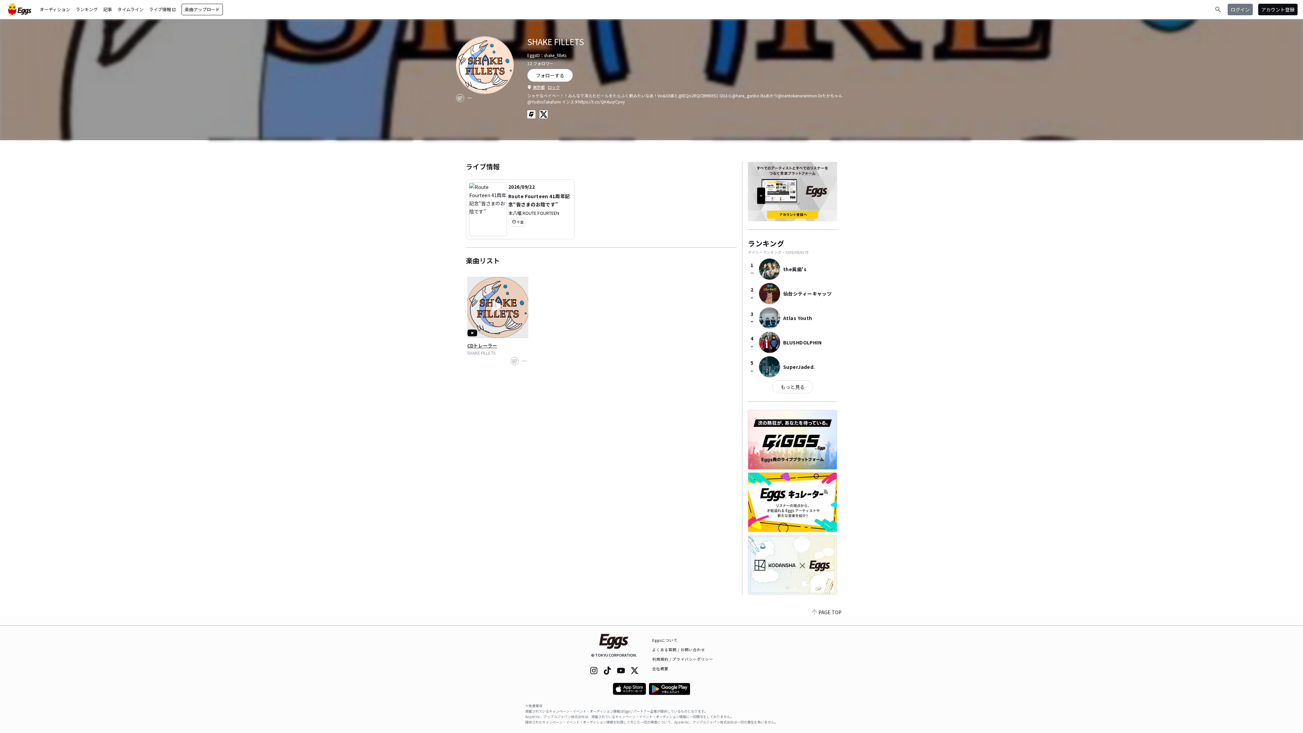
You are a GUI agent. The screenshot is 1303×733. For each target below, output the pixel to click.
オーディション (55, 9)
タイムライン (130, 9)
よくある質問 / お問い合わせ (678, 649)
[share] (460, 98)
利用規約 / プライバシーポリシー (683, 659)
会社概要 (660, 668)
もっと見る (793, 386)
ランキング (87, 9)
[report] (470, 98)
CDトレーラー (482, 345)
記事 (107, 9)
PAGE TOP (830, 612)
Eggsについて (665, 640)
